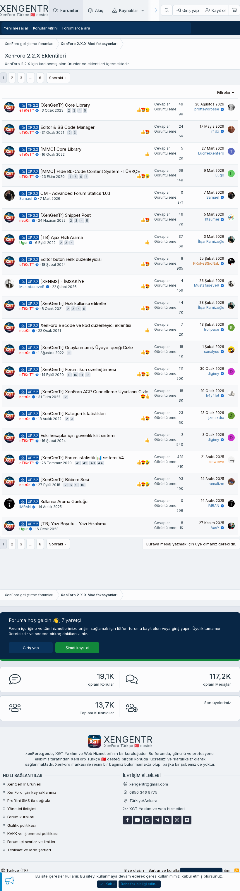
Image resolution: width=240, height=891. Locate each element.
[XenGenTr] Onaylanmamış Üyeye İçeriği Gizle (86, 347)
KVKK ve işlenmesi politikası (32, 833)
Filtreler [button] (224, 92)
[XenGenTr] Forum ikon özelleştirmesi (78, 369)
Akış (99, 10)
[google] (147, 820)
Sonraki (56, 77)
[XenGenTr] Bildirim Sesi (64, 479)
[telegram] (157, 820)
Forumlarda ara (76, 28)
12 (87, 375)
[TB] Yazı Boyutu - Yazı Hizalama (73, 523)
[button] (143, 10)
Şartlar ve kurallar (164, 870)
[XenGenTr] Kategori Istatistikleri (73, 413)
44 (100, 463)
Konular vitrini (45, 28)
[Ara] (166, 10)
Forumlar (69, 10)
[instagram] (177, 820)
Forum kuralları (20, 816)
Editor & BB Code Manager (67, 127)
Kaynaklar (128, 10)
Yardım (224, 870)
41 (78, 463)
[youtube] (137, 820)
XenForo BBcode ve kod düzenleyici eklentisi (85, 325)
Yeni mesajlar (16, 28)
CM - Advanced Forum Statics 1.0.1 (75, 193)
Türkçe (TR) (16, 870)
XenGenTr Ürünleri (24, 784)
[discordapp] (187, 820)
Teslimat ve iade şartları (29, 849)
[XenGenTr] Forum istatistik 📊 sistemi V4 (82, 457)
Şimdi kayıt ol (77, 647)
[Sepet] (234, 10)
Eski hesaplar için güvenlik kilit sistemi (77, 435)
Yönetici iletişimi (21, 808)
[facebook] (127, 820)
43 (92, 463)
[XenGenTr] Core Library (65, 105)
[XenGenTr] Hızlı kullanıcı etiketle (73, 303)
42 (85, 463)
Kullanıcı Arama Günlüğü (64, 501)
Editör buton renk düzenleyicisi (71, 259)
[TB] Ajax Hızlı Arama (61, 237)
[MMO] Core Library (60, 149)
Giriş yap (31, 647)
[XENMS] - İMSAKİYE (62, 281)
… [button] (30, 77)
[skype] (167, 820)
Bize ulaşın (134, 870)
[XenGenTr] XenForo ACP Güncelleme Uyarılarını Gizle (94, 391)
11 (81, 375)
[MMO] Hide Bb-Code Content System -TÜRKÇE (90, 171)
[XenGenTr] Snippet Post (65, 215)
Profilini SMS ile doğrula (28, 800)
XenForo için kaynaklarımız (31, 792)
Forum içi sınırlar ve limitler (31, 841)
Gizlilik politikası (21, 825)
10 (75, 375)
